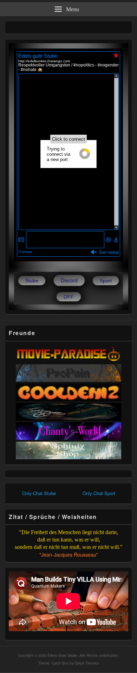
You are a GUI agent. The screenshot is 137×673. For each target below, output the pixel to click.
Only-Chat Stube (39, 493)
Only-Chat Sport (99, 493)
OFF (69, 297)
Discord (69, 280)
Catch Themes (86, 663)
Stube (31, 280)
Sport (106, 280)
